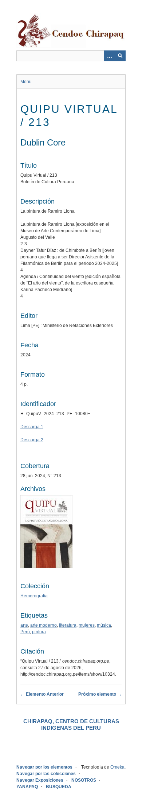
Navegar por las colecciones (46, 773)
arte (24, 625)
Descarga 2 (31, 439)
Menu (26, 81)
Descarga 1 (31, 426)
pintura (39, 631)
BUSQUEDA (58, 786)
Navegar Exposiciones (39, 780)
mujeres (87, 625)
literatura (67, 625)
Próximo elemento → (100, 694)
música (104, 625)
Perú (25, 631)
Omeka (117, 767)
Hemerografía (34, 595)
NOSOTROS (83, 780)
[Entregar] (120, 55)
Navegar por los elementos (44, 767)
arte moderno (43, 625)
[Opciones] (109, 55)
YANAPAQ (27, 786)
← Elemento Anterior (42, 694)
